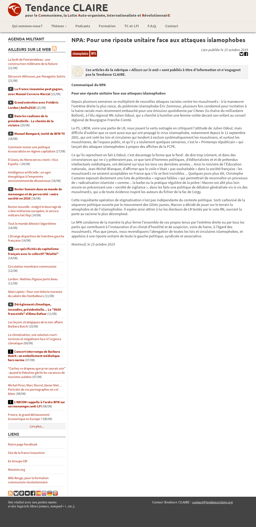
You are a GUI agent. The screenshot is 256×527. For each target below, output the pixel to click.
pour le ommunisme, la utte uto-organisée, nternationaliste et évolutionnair (97, 15)
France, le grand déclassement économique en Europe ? (29, 417)
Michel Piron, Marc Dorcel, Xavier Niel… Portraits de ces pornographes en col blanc (35, 389)
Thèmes (58, 26)
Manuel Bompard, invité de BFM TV (39, 134)
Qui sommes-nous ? (27, 26)
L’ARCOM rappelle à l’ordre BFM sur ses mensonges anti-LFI (36, 404)
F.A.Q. (152, 26)
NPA (93, 53)
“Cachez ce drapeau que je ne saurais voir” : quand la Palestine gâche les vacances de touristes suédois (37, 372)
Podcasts (82, 26)
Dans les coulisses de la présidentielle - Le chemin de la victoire (31, 120)
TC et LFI (131, 26)
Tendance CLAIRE (66, 7)
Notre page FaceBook (22, 444)
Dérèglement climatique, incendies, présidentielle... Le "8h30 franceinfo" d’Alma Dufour (34, 309)
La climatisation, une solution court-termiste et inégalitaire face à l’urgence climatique (34, 339)
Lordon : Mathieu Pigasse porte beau (33, 279)
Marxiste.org (16, 470)
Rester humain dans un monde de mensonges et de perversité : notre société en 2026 (35, 194)
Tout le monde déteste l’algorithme (32, 224)
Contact (171, 26)
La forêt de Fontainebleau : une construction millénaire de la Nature (33, 61)
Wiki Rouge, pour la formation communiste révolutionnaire (28, 480)
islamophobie (80, 53)
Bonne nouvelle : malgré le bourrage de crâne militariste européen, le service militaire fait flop (34, 211)
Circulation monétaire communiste (32, 266)
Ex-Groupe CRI (17, 461)
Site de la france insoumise (26, 453)
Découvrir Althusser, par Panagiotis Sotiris (36, 76)
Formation (107, 26)
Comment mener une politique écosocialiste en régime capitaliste (31, 149)
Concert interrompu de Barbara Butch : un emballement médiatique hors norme (34, 356)
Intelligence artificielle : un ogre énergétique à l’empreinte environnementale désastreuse (29, 176)
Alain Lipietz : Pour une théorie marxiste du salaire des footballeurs (35, 294)
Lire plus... (37, 426)
